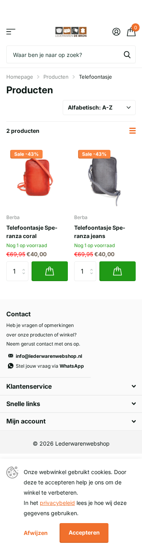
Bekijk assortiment (10, 31)
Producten (56, 77)
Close (71, 386)
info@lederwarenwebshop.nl (49, 356)
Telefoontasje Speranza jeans (99, 231)
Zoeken (127, 54)
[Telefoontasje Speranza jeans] (105, 177)
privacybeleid (57, 502)
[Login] (116, 31)
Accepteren (84, 532)
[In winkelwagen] (50, 271)
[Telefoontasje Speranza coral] (37, 177)
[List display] (132, 131)
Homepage (19, 77)
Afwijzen (36, 532)
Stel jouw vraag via (50, 366)
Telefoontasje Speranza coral (31, 231)
